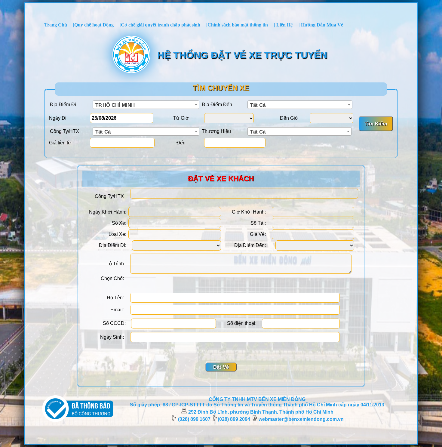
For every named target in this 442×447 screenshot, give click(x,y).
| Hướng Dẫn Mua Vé (321, 24)
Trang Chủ (55, 24)
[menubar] (193, 25)
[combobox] (146, 104)
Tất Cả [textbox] (258, 105)
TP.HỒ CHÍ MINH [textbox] (115, 105)
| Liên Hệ (283, 24)
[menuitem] (55, 25)
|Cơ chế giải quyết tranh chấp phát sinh (160, 24)
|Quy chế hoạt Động (93, 24)
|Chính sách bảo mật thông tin (237, 24)
